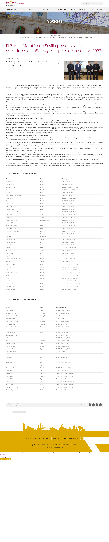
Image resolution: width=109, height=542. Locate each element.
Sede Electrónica (96, 9)
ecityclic (61, 447)
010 (68, 445)
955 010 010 (74, 445)
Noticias (27, 37)
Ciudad (28, 9)
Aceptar (9, 459)
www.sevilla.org (55, 35)
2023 (32, 37)
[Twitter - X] (84, 438)
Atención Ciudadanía (78, 9)
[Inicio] (11, 3)
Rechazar (3, 459)
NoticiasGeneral (16, 412)
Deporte (24, 412)
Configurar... (3, 457)
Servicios (45, 9)
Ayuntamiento (12, 9)
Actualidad (21, 3)
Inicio (21, 37)
